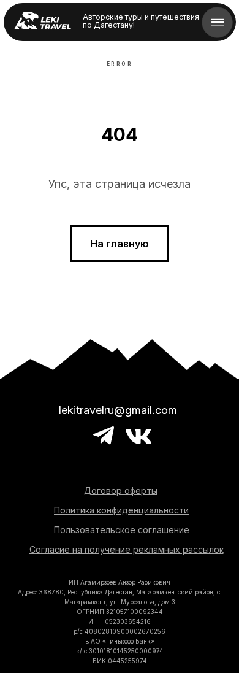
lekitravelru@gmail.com (118, 410)
